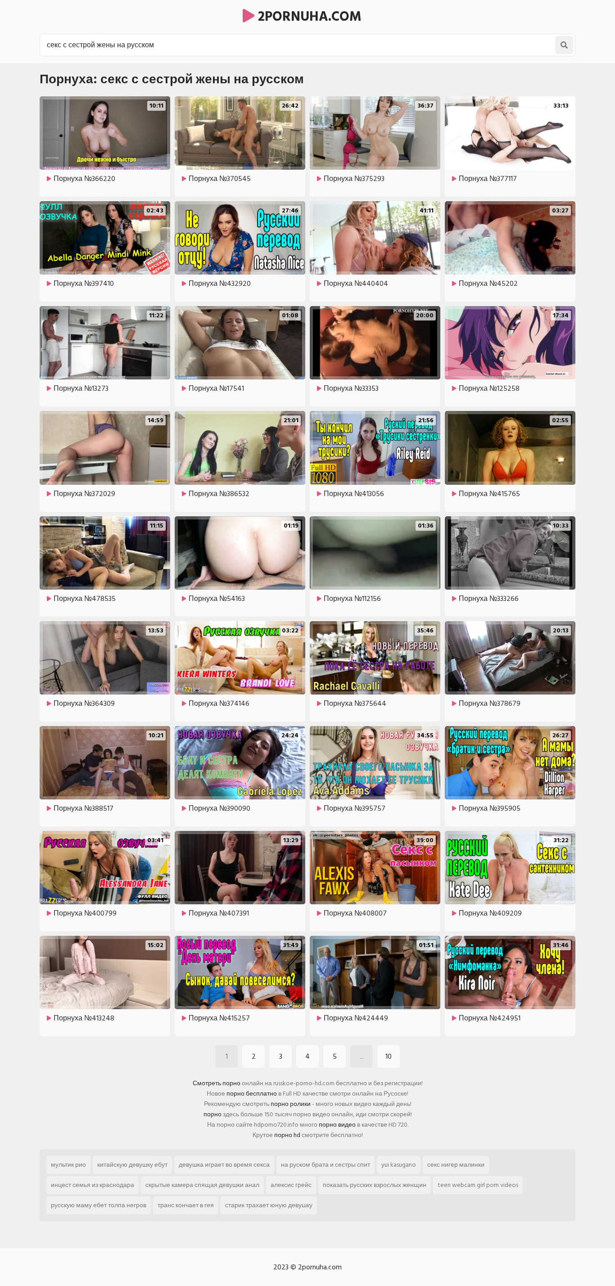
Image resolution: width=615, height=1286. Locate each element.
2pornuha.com (308, 16)
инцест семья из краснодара (92, 1185)
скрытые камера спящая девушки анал (202, 1185)
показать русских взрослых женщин (374, 1185)
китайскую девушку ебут (132, 1165)
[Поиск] (564, 45)
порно (212, 1114)
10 (388, 1056)
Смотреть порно (216, 1083)
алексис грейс (291, 1185)
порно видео (337, 1124)
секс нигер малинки (455, 1165)
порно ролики (291, 1104)
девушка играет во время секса (224, 1165)
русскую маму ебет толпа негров (98, 1205)
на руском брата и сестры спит (325, 1165)
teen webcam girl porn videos (478, 1185)
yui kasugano (398, 1165)
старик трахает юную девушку (268, 1205)
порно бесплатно (251, 1093)
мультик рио (68, 1165)
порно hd (287, 1135)
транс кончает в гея (186, 1205)
